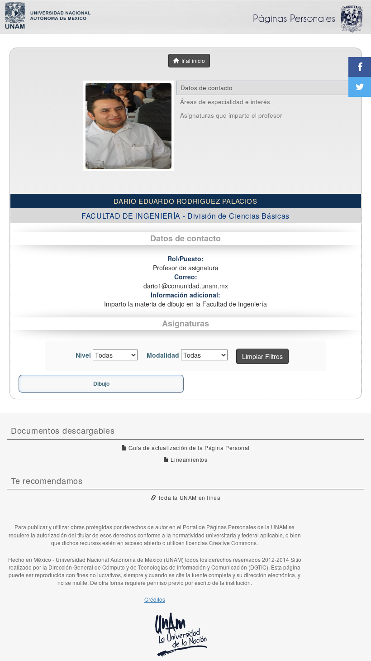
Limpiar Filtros (262, 356)
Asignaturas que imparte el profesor (231, 115)
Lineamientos (188, 459)
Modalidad (163, 354)
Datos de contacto (207, 87)
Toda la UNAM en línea (188, 497)
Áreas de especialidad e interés (225, 101)
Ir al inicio (192, 60)
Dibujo (101, 383)
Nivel (83, 354)
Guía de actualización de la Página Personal (188, 447)
